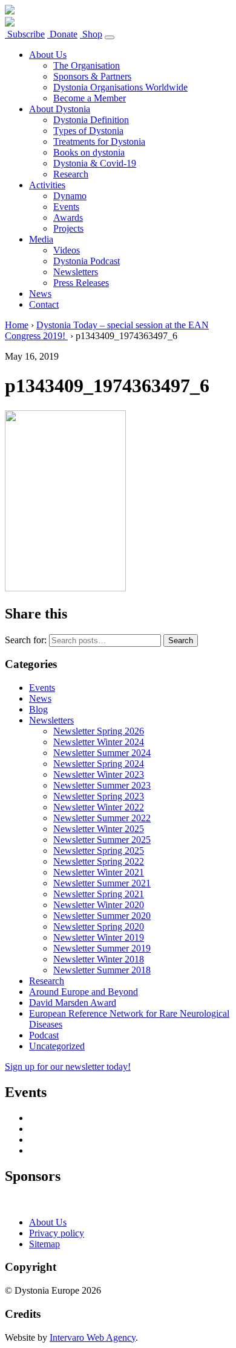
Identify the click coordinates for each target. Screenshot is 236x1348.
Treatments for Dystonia (99, 141)
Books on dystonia (89, 152)
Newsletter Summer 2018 (102, 970)
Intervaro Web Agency (93, 1337)
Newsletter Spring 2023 (98, 796)
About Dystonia (59, 109)
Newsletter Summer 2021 (102, 883)
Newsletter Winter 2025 (98, 829)
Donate (62, 34)
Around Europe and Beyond (83, 992)
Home (16, 325)
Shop (91, 34)
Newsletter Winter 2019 (98, 937)
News (40, 293)
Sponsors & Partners (92, 76)
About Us (48, 54)
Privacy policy (56, 1233)
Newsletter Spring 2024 (98, 763)
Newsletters (75, 272)
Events (66, 207)
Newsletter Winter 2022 (98, 807)
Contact (44, 304)
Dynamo (70, 196)
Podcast (44, 1035)
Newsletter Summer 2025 (102, 840)
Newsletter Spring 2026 (98, 731)
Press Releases (81, 283)
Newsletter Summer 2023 (102, 785)
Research (70, 174)
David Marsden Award (72, 1002)
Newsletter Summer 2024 (102, 753)
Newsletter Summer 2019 (102, 948)
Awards (68, 217)
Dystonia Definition (91, 120)
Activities (47, 185)
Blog (38, 709)
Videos (66, 250)
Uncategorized (57, 1046)
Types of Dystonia (88, 131)
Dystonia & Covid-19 (94, 163)
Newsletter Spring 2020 (98, 926)
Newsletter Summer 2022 (102, 818)
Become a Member (89, 98)
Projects (68, 228)
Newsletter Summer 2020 (102, 916)
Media (41, 239)
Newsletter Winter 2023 (98, 774)
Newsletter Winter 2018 (98, 959)
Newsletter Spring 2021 (98, 894)
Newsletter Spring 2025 (98, 850)
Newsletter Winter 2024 (98, 742)
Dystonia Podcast (86, 261)
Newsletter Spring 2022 (98, 861)
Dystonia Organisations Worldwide (120, 87)
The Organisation (86, 65)
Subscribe (25, 34)
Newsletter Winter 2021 (98, 872)
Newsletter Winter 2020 (98, 905)
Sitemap (44, 1244)
